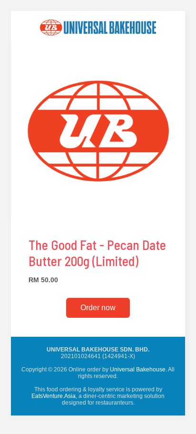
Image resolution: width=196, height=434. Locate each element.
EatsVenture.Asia (53, 396)
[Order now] (98, 42)
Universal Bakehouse (138, 369)
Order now (98, 308)
